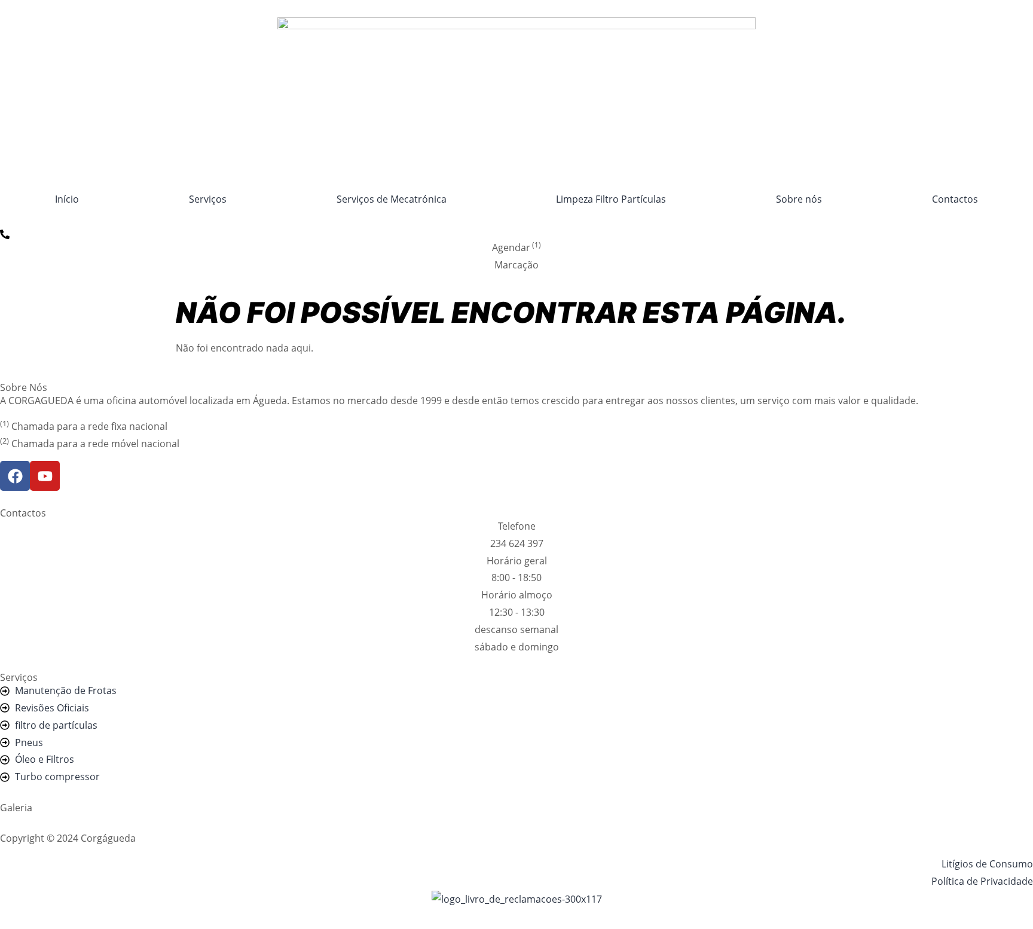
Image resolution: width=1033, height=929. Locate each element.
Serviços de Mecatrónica (392, 199)
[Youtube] (45, 476)
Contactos (955, 199)
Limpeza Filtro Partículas (611, 199)
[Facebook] (15, 476)
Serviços (208, 199)
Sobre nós (799, 199)
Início (67, 199)
